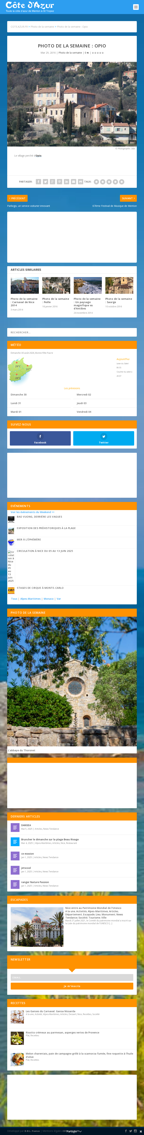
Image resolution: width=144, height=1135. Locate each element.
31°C (29, 369)
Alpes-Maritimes (30, 598)
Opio (38, 155)
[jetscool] (15, 870)
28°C (18, 378)
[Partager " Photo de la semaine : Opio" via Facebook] (38, 181)
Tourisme (94, 917)
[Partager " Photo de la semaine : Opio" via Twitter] (45, 181)
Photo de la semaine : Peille (55, 300)
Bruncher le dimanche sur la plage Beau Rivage (50, 839)
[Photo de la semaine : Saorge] (119, 285)
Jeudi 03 (81, 403)
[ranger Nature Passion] (15, 884)
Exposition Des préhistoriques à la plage (46, 528)
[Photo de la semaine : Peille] (56, 285)
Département (73, 914)
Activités (81, 911)
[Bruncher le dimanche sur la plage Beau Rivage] (15, 841)
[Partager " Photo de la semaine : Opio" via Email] (73, 181)
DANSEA (26, 825)
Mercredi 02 (84, 394)
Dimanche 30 (19, 394)
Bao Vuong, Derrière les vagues (39, 516)
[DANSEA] (15, 827)
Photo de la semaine (70, 52)
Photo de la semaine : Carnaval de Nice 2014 (24, 302)
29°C (18, 366)
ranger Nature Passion (35, 882)
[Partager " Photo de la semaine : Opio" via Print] (80, 181)
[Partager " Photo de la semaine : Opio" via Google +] (52, 181)
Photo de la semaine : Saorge (118, 300)
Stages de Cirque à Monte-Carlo (40, 587)
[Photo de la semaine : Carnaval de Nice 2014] (25, 285)
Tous (14, 598)
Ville (103, 917)
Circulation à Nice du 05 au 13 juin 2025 (45, 551)
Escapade (89, 914)
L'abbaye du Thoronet (21, 750)
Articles (38, 828)
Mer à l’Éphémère (29, 539)
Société (82, 917)
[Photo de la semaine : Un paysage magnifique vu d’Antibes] (88, 285)
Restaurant (71, 843)
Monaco (49, 598)
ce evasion (27, 853)
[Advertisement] (72, 237)
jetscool (26, 868)
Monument (108, 914)
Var (59, 598)
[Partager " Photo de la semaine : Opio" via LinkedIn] (66, 181)
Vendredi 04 (84, 411)
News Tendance (51, 828)
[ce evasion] (15, 856)
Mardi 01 (16, 411)
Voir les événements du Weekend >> (32, 512)
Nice (63, 843)
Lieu (98, 914)
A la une (70, 911)
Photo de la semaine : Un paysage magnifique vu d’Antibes (87, 303)
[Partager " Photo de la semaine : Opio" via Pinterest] (59, 181)
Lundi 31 (16, 403)
